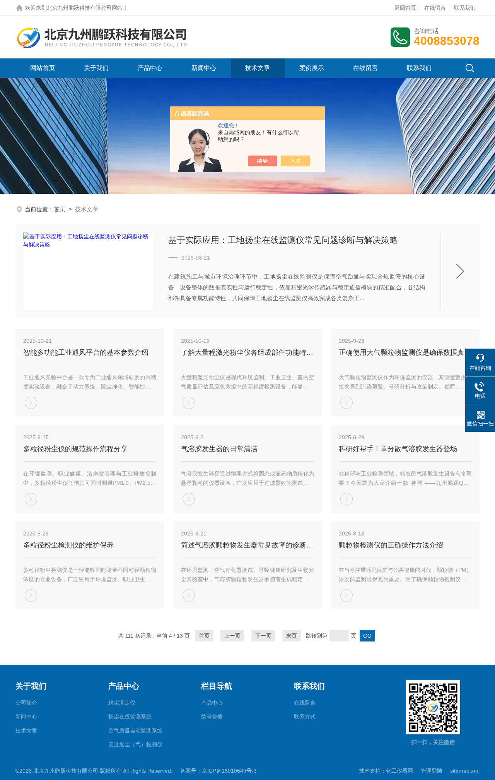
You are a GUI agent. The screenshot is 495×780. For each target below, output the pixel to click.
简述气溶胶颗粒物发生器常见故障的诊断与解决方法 (247, 545)
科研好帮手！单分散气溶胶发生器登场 (398, 449)
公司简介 (26, 703)
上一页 (232, 636)
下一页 (263, 636)
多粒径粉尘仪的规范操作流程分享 (75, 449)
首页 (59, 209)
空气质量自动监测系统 (135, 730)
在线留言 (435, 8)
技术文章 (257, 68)
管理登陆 (431, 771)
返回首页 (405, 8)
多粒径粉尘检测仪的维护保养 (68, 545)
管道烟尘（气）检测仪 (135, 744)
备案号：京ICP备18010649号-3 (218, 771)
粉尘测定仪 (121, 703)
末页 (291, 636)
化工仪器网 (399, 771)
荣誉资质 (212, 716)
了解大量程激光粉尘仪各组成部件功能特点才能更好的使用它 (247, 352)
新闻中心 (203, 68)
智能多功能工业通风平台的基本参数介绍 (85, 352)
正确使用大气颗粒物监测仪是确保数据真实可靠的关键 (405, 352)
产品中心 (150, 68)
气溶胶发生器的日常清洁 (219, 449)
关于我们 (96, 68)
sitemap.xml (465, 771)
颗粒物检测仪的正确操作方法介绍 (391, 545)
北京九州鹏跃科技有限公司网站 (85, 8)
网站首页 (42, 68)
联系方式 (305, 716)
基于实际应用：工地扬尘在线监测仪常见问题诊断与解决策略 (283, 240)
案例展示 (311, 68)
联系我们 (465, 8)
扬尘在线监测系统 (130, 716)
